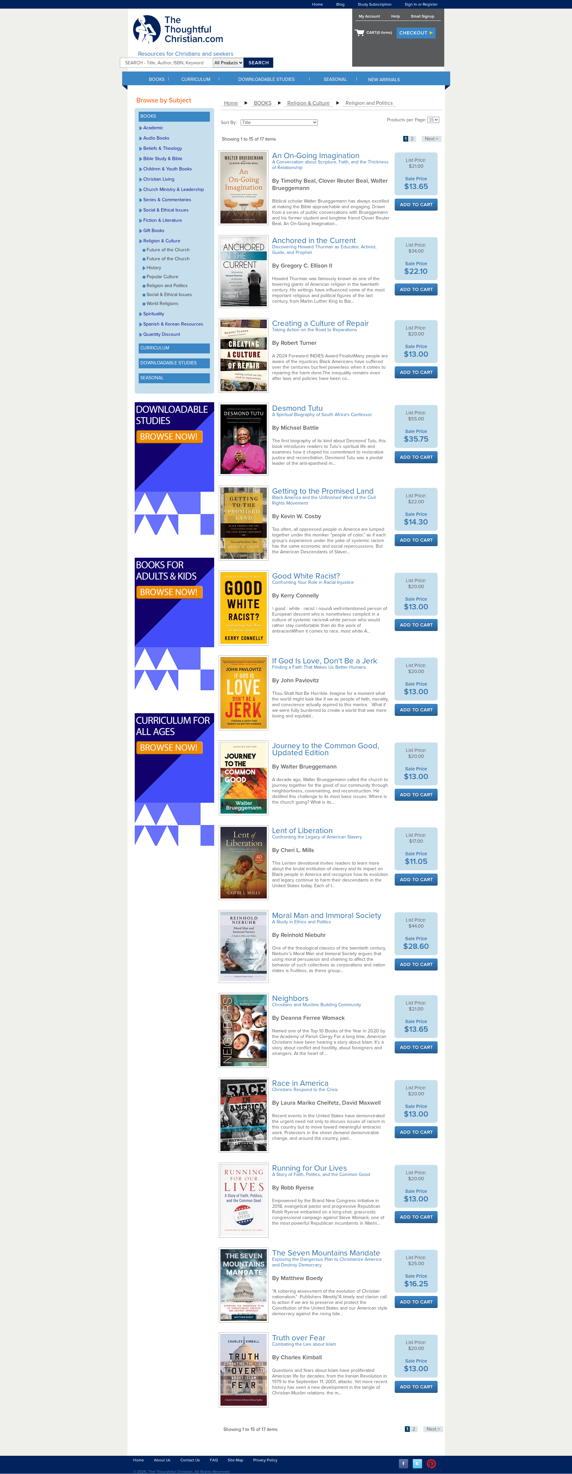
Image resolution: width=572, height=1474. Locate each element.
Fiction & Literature (162, 220)
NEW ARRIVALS (384, 80)
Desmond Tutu (298, 408)
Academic (153, 128)
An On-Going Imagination (316, 155)
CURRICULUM (195, 79)
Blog (340, 4)
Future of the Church (168, 250)
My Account (369, 16)
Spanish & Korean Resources (173, 324)
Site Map (235, 1460)
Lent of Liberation (303, 830)
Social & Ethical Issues (166, 210)
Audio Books (156, 138)
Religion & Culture (161, 241)
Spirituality (153, 314)
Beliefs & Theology (162, 148)
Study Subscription (375, 4)
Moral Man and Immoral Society (327, 915)
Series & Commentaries (167, 200)
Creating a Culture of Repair (321, 323)
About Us (162, 1460)
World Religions (162, 303)
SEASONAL (335, 79)
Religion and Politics (167, 285)
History (154, 268)
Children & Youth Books (167, 169)
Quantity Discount (161, 334)
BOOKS (157, 79)
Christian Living (158, 179)
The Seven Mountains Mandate (327, 1253)
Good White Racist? (307, 576)
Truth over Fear (299, 1338)
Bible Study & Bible (162, 158)
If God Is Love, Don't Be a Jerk (325, 661)
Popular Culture (162, 276)
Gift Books (154, 230)
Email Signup (422, 16)
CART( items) (379, 32)
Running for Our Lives (310, 1168)
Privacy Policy (265, 1460)
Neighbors (291, 998)
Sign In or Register (421, 4)
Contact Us (190, 1460)
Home (317, 4)
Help (395, 16)
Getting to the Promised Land (324, 491)
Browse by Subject (163, 100)
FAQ (214, 1460)
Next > (431, 139)
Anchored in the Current (315, 240)
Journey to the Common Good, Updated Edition (325, 749)
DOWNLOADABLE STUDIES (266, 79)
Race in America (301, 1083)
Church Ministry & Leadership (173, 189)
